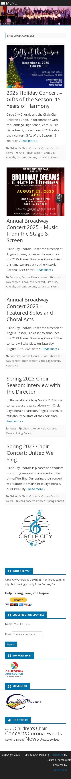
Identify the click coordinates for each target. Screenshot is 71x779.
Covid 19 (10, 739)
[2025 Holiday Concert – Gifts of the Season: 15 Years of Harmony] (35, 67)
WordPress (60, 770)
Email (8, 634)
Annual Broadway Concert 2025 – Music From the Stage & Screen (32, 230)
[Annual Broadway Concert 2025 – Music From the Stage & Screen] (35, 192)
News (9, 152)
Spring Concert (24, 433)
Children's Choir (19, 148)
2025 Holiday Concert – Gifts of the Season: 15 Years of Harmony (34, 99)
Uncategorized (50, 739)
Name (8, 624)
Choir (22, 152)
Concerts (34, 148)
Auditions (9, 729)
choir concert (34, 152)
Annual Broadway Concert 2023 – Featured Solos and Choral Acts (30, 309)
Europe (20, 739)
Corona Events (50, 148)
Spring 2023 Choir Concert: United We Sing (30, 453)
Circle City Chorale (49, 360)
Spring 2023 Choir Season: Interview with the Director (33, 385)
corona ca (44, 157)
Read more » (29, 141)
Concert (21, 157)
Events (55, 157)
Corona (31, 157)
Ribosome (58, 754)
